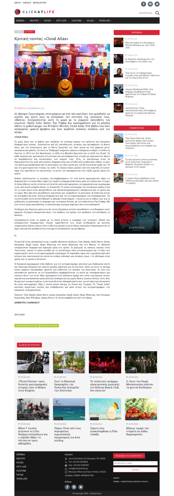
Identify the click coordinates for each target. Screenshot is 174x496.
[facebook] (143, 4)
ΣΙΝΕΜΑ (20, 20)
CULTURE (76, 20)
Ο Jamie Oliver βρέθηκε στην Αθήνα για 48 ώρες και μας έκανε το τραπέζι (142, 180)
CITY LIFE (61, 20)
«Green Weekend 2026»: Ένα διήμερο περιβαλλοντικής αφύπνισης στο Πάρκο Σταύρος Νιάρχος (140, 93)
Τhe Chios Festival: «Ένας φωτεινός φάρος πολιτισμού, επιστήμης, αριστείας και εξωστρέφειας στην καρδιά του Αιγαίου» (140, 143)
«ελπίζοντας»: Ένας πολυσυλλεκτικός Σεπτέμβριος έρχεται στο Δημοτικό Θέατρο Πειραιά (140, 112)
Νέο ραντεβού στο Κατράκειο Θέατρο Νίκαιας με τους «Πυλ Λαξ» (140, 45)
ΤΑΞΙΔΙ (90, 20)
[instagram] (150, 4)
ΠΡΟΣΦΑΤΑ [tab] (137, 32)
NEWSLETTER (39, 3)
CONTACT (27, 3)
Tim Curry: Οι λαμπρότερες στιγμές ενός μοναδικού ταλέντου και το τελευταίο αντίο (142, 75)
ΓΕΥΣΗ (47, 20)
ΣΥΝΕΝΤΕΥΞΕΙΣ (136, 128)
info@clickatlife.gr (78, 468)
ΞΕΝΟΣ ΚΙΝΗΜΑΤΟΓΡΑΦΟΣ (27, 326)
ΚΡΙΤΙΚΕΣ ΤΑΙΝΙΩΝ (49, 326)
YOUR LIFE (104, 20)
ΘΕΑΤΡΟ (34, 20)
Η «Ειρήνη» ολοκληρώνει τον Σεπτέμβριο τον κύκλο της (139, 60)
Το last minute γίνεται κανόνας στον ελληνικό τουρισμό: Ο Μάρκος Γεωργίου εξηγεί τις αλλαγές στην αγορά (141, 163)
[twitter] (157, 4)
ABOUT (17, 3)
